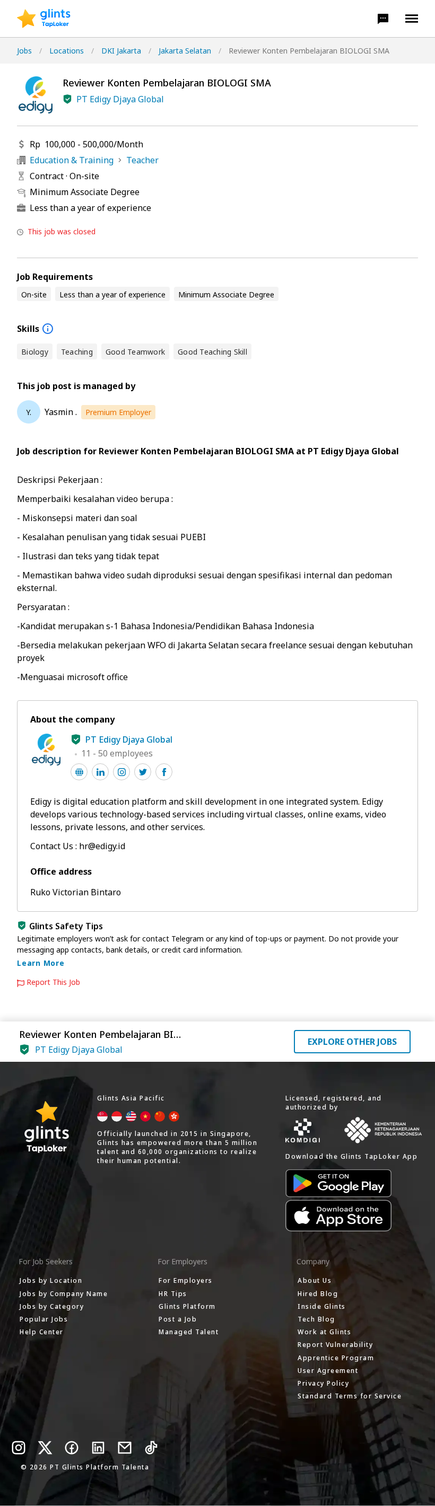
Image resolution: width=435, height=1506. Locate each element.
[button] (383, 18)
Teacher (142, 160)
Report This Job (53, 982)
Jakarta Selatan (185, 51)
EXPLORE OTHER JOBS (352, 1041)
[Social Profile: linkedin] (100, 772)
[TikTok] (151, 1447)
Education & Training (72, 160)
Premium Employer (118, 412)
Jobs (24, 51)
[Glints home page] (44, 18)
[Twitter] (45, 1447)
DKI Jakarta (121, 51)
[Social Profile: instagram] (121, 772)
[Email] (124, 1447)
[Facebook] (71, 1447)
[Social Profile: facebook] (164, 772)
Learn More (41, 963)
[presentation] (44, 18)
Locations (66, 51)
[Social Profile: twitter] (143, 772)
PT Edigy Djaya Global (120, 99)
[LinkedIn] (98, 1447)
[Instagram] (18, 1447)
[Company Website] (79, 772)
